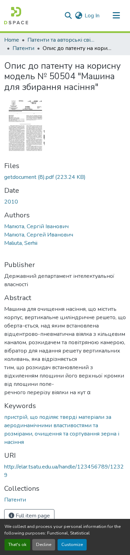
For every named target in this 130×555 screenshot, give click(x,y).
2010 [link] (11, 202)
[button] (16, 15)
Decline (43, 544)
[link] (65, 177)
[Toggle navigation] (116, 15)
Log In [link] (92, 15)
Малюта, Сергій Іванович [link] (36, 226)
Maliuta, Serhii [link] (20, 243)
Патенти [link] (23, 48)
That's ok (17, 544)
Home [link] (11, 40)
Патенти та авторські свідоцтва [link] (62, 40)
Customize (72, 544)
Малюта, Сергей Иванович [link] (38, 235)
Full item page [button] (32, 516)
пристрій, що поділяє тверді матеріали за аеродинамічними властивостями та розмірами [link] (57, 425)
